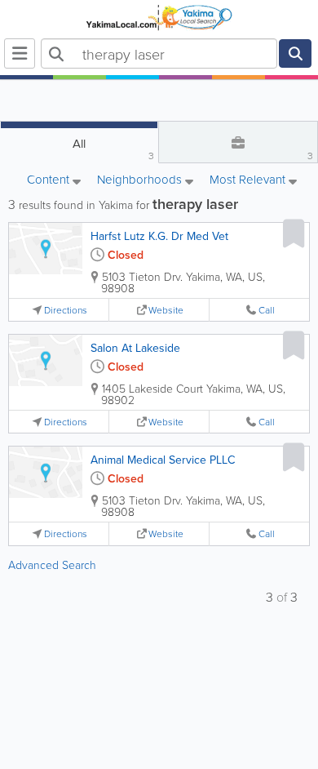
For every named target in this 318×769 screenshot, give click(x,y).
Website (165, 309)
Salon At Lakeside (135, 348)
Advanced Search (52, 564)
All (113, 148)
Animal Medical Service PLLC (163, 459)
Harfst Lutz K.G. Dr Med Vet (159, 236)
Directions (65, 309)
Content (50, 180)
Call (266, 309)
